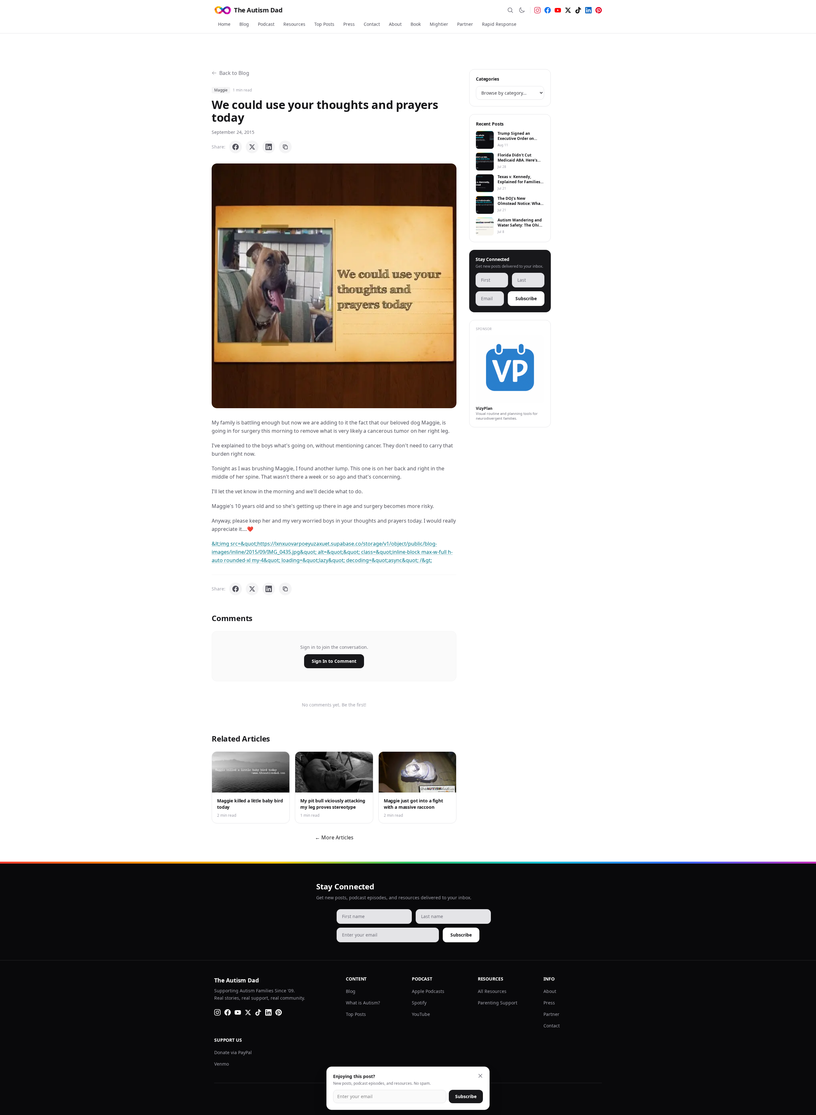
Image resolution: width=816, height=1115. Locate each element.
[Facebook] (547, 10)
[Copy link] (285, 147)
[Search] (510, 10)
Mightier (439, 24)
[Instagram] (537, 10)
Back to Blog (234, 72)
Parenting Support (497, 1003)
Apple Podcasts (428, 991)
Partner (465, 24)
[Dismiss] (480, 1076)
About (395, 24)
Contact (372, 24)
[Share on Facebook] (235, 147)
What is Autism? (363, 1003)
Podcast (266, 24)
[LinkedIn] (588, 10)
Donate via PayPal (233, 1052)
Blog (244, 24)
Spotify (419, 1003)
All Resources (492, 991)
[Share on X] (252, 147)
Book (416, 24)
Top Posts (324, 24)
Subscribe (526, 298)
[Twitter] (568, 10)
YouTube (421, 1014)
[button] (334, 285)
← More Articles (334, 837)
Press (349, 24)
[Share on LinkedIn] (268, 147)
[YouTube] (558, 10)
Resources (294, 24)
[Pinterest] (598, 10)
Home (224, 24)
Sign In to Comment (334, 661)
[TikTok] (578, 10)
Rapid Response (499, 24)
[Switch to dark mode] (522, 10)
